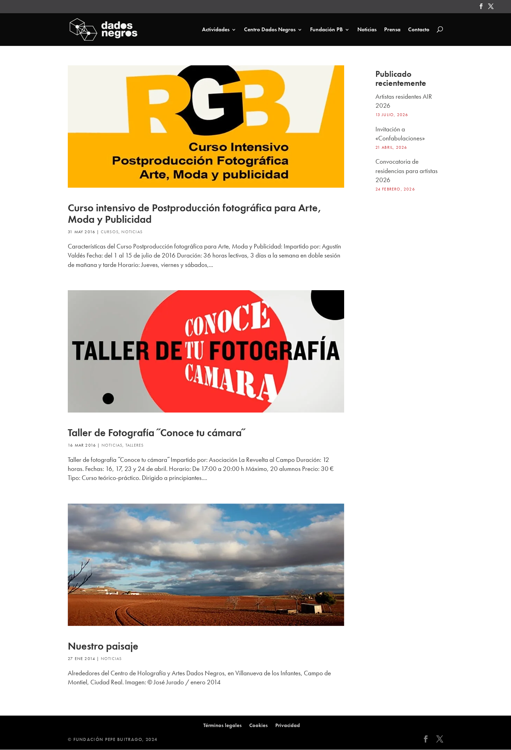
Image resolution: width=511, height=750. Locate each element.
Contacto (418, 29)
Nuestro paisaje (103, 646)
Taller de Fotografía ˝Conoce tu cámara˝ (156, 432)
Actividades (215, 29)
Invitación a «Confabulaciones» (400, 133)
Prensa (392, 29)
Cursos (110, 232)
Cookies (258, 725)
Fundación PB (326, 29)
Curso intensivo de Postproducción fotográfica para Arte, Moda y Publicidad (195, 213)
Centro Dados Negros (269, 29)
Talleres (134, 445)
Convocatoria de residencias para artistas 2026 (406, 170)
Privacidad (287, 725)
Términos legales (222, 725)
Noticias (366, 29)
